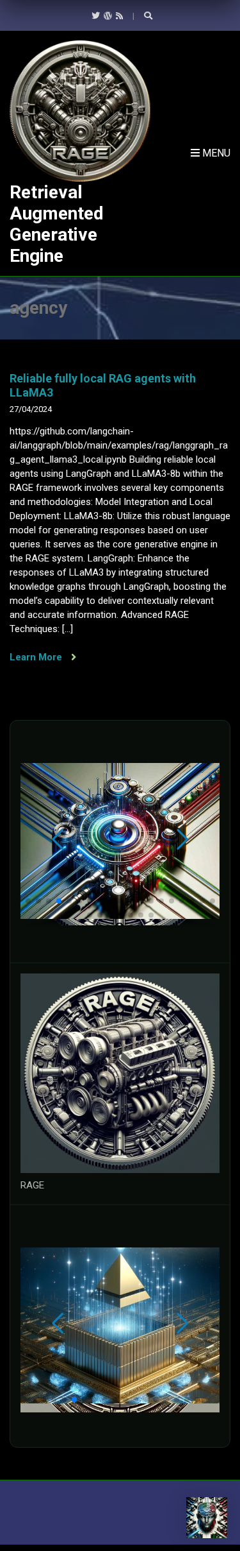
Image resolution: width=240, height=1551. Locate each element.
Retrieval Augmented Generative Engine (57, 224)
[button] (28, 901)
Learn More (37, 657)
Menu (215, 153)
